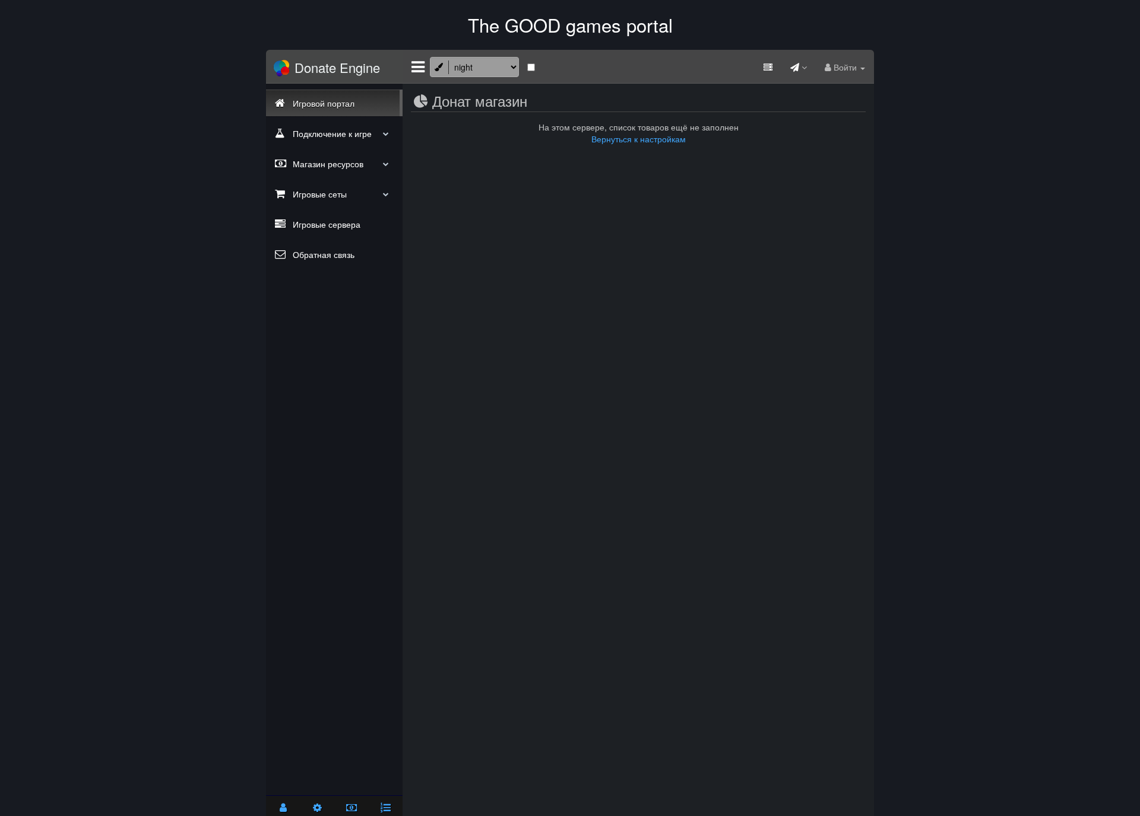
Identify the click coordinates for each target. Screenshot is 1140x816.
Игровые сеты (318, 194)
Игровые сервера (325, 224)
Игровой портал (322, 103)
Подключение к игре (331, 133)
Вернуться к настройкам (638, 139)
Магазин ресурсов (326, 164)
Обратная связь (322, 254)
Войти (845, 67)
